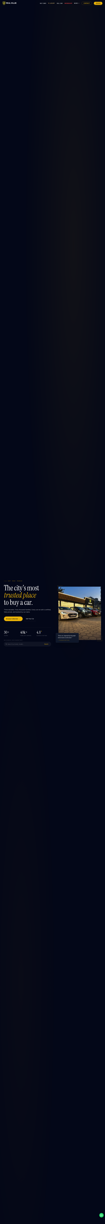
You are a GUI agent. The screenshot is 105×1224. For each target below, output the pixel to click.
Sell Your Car (30, 619)
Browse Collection (13, 619)
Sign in (98, 3)
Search (46, 644)
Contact (87, 3)
